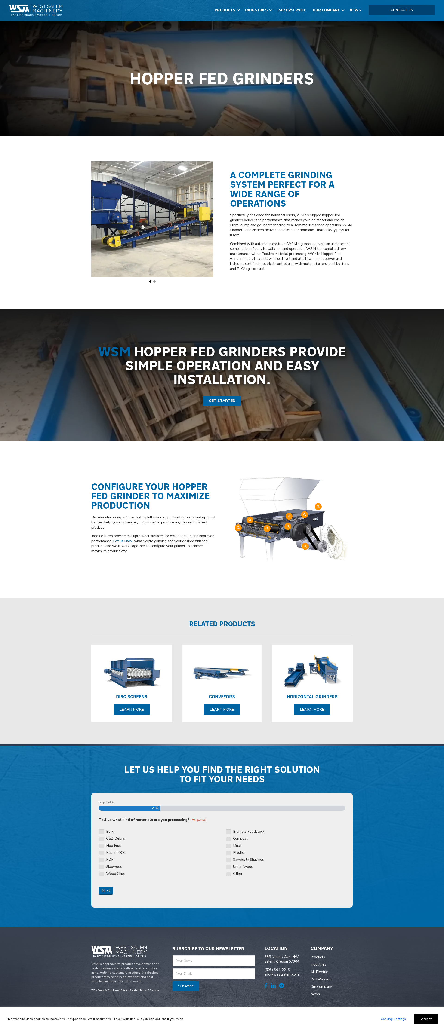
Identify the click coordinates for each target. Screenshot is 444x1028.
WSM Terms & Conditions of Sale (109, 990)
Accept (426, 1019)
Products (225, 10)
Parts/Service (292, 10)
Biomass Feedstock (248, 831)
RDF (109, 859)
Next (106, 890)
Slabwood (114, 867)
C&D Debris (115, 838)
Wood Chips (116, 874)
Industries (256, 10)
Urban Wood (243, 867)
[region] (222, 1017)
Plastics (239, 853)
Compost (240, 838)
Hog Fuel (113, 846)
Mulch (237, 846)
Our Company (326, 10)
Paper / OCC (116, 853)
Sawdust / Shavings (248, 859)
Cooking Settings (393, 1019)
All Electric (319, 972)
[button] (238, 10)
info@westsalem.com (282, 974)
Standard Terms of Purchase (144, 990)
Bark (109, 831)
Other (237, 874)
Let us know (123, 541)
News (355, 10)
